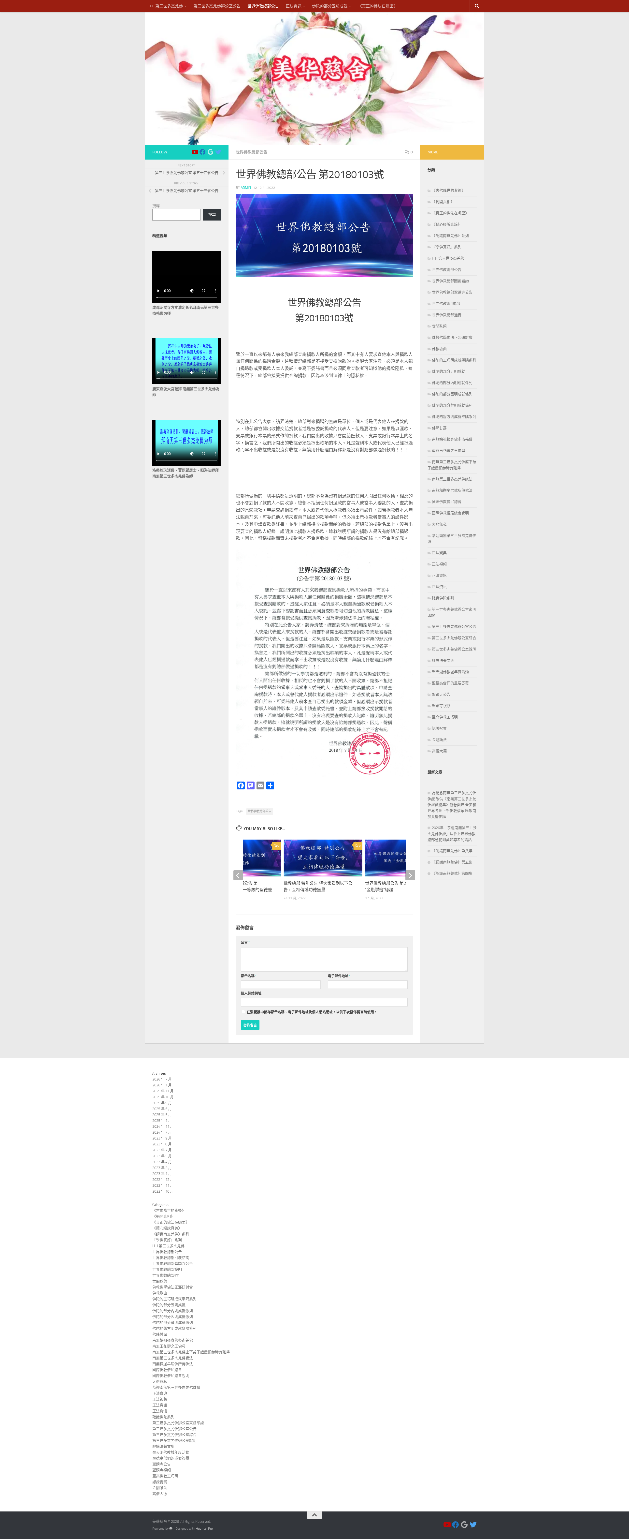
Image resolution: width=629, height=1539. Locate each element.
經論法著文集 (443, 660)
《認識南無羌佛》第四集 (452, 873)
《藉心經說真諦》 (446, 224)
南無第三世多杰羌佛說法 (452, 479)
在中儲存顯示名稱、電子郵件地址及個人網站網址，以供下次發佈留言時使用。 (312, 1012)
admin (246, 188)
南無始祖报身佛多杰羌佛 (452, 439)
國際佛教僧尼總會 (446, 502)
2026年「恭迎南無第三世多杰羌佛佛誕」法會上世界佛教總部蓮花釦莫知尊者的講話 (452, 834)
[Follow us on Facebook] (202, 152)
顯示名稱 (249, 976)
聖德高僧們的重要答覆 (450, 683)
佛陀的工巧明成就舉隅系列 (454, 360)
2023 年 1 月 (162, 1173)
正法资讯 (439, 587)
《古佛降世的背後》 (448, 190)
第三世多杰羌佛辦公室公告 (217, 6)
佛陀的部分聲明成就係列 (452, 405)
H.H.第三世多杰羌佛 (165, 6)
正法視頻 (439, 564)
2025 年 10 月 (163, 1097)
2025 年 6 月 (162, 1109)
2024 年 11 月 (163, 1126)
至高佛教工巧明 (445, 717)
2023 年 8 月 (162, 1144)
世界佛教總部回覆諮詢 (450, 281)
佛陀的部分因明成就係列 (452, 394)
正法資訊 (293, 6)
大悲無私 (439, 524)
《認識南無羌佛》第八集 (452, 851)
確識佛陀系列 (443, 598)
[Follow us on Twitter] (218, 152)
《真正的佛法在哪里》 (377, 6)
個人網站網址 (251, 993)
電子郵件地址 (339, 976)
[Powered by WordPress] (170, 1528)
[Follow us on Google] (210, 152)
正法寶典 (439, 553)
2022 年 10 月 (163, 1191)
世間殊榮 (439, 326)
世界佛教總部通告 (446, 315)
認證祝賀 (439, 728)
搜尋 (156, 206)
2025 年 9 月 (162, 1103)
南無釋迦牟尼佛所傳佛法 (452, 490)
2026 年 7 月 (162, 1079)
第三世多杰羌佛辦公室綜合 (454, 638)
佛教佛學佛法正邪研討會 (452, 337)
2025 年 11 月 (163, 1091)
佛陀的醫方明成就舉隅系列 (454, 416)
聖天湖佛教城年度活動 (450, 672)
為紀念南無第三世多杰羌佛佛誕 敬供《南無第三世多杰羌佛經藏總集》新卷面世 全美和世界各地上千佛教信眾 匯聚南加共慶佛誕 (452, 805)
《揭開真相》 (443, 202)
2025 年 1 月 (162, 1120)
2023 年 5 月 (162, 1156)
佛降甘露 (439, 428)
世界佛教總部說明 (446, 303)
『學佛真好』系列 (446, 247)
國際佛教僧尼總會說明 (450, 513)
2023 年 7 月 (162, 1150)
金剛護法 (439, 740)
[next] (410, 875)
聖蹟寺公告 (441, 694)
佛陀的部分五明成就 (329, 6)
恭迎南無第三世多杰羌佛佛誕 (176, 1387)
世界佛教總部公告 (263, 6)
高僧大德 (439, 751)
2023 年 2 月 (162, 1168)
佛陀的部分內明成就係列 (452, 383)
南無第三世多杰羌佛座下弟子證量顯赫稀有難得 (191, 1352)
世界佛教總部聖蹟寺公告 (452, 292)
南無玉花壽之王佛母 (448, 450)
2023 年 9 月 (162, 1138)
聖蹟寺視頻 (441, 706)
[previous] (238, 875)
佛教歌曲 (439, 349)
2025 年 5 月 (162, 1114)
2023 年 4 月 (162, 1162)
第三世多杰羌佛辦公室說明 (454, 649)
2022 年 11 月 (163, 1185)
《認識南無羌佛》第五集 (452, 862)
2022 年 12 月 (163, 1179)
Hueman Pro (204, 1528)
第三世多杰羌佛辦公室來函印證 (178, 1423)
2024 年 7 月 (162, 1132)
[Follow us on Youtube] (195, 152)
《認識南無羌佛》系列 (450, 236)
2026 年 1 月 (162, 1085)
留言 (245, 942)
